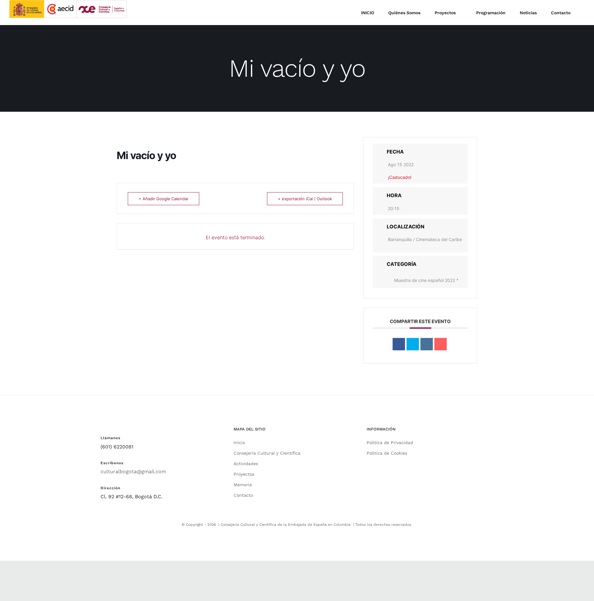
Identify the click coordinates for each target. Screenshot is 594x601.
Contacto (243, 495)
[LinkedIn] (426, 344)
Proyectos (244, 474)
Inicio (239, 442)
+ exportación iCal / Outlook (305, 198)
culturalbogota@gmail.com (133, 471)
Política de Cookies (387, 453)
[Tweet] (413, 344)
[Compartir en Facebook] (399, 344)
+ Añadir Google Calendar (163, 198)
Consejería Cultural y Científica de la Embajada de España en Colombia (286, 524)
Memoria (243, 484)
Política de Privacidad (390, 442)
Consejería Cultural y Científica (267, 453)
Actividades (246, 463)
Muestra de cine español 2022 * (426, 280)
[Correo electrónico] (440, 344)
